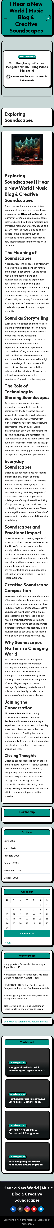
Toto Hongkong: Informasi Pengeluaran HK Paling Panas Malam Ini (26, 1164)
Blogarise (42, 1220)
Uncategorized (27, 57)
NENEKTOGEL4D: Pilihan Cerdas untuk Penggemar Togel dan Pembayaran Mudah (26, 1133)
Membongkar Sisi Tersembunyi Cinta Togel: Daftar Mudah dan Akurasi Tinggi (26, 1101)
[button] (48, 68)
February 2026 (12, 855)
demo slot (9, 1021)
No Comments (27, 80)
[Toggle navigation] (5, 17)
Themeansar (26, 1224)
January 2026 (11, 863)
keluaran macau (23, 1021)
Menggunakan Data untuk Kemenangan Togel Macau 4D (26, 1069)
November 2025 (12, 870)
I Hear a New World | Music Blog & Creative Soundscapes (26, 17)
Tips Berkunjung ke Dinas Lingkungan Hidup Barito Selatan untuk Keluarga (27, 67)
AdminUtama (18, 76)
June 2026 (10, 841)
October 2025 (11, 878)
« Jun (8, 942)
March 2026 (10, 848)
